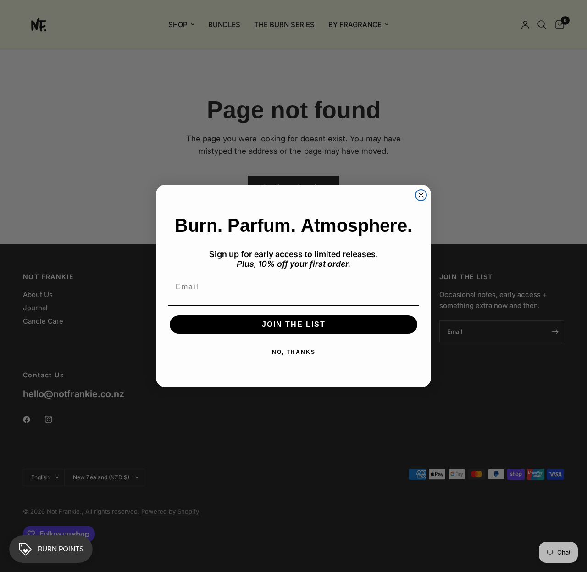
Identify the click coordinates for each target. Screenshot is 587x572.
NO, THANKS (294, 352)
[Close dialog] (420, 195)
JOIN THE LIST (294, 324)
